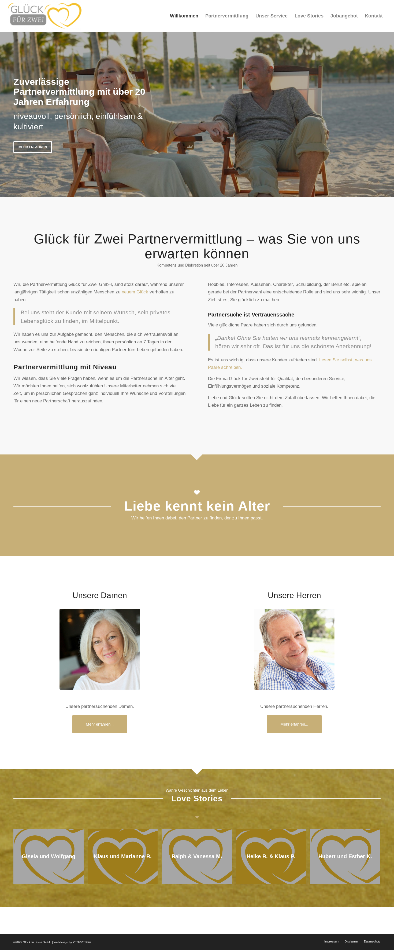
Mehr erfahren (32, 147)
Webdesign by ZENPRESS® (72, 942)
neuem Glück (135, 291)
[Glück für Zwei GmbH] (44, 16)
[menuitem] (184, 16)
